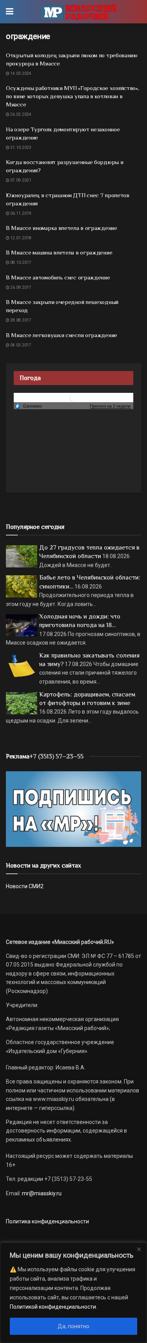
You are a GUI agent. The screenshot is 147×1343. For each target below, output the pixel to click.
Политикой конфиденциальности (53, 1307)
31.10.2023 (20, 147)
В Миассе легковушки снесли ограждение (61, 335)
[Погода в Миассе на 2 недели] (110, 406)
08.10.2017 (20, 262)
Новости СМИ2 (25, 886)
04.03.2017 (20, 345)
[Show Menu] (9, 11)
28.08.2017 (20, 320)
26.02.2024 (20, 114)
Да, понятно (73, 1326)
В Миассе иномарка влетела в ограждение (61, 227)
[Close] (138, 1249)
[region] (73, 1292)
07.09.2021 (20, 180)
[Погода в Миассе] (73, 397)
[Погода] (28, 405)
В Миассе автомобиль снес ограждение (58, 277)
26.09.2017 (20, 287)
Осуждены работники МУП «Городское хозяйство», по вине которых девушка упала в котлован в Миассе (72, 96)
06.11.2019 (20, 213)
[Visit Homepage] (79, 11)
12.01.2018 (20, 238)
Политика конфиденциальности (47, 1221)
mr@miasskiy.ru (41, 1193)
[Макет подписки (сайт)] (73, 809)
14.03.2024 (20, 73)
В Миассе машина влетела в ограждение (59, 252)
